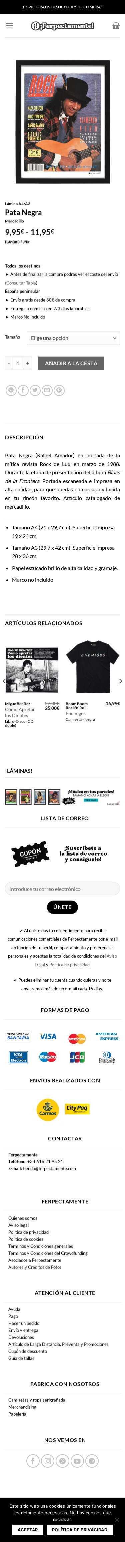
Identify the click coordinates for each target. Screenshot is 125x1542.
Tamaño (12, 337)
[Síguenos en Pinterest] (62, 1461)
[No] (116, 1521)
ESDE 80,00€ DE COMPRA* (78, 6)
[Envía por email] (47, 390)
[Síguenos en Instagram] (47, 1461)
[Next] (120, 694)
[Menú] (9, 25)
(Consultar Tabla (20, 283)
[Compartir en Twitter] (35, 390)
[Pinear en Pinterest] (59, 390)
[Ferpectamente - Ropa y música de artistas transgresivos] (62, 26)
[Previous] (4, 694)
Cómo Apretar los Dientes (20, 712)
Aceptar (28, 1529)
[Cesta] (116, 25)
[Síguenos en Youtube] (77, 1461)
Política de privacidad (69, 964)
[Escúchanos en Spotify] (92, 1461)
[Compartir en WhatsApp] (11, 390)
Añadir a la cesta (71, 363)
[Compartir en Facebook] (23, 390)
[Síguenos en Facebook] (33, 1461)
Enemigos (76, 713)
